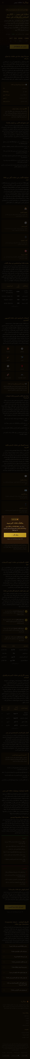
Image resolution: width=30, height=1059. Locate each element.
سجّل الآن (15, 535)
